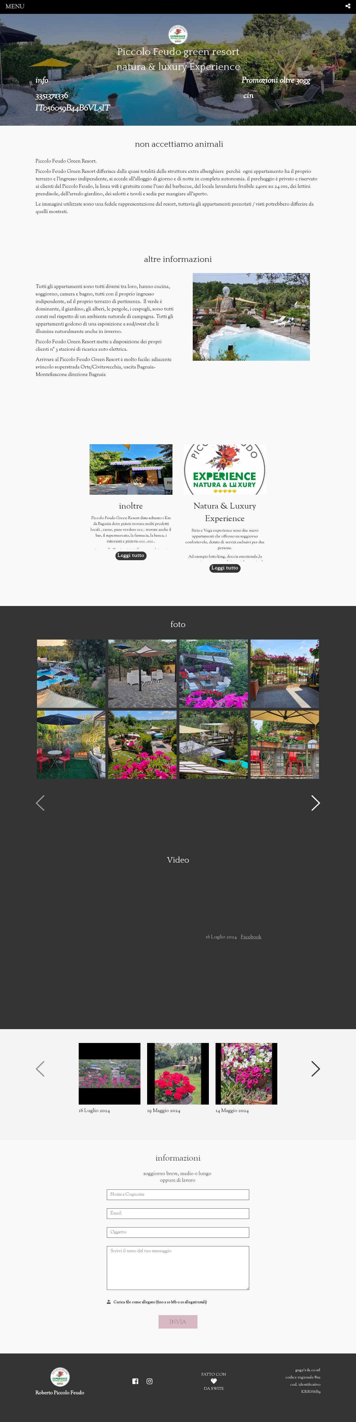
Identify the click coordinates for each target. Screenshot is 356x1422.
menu (15, 6)
